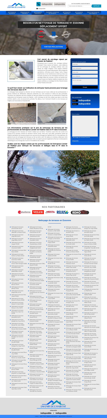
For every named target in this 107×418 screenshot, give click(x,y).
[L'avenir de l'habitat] (16, 5)
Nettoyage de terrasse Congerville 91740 (35, 268)
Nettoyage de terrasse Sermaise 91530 (90, 231)
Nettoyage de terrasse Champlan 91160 (35, 239)
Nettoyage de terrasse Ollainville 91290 (72, 239)
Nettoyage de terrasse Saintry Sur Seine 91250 (72, 374)
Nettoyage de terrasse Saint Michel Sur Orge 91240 (73, 367)
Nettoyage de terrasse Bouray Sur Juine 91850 (18, 324)
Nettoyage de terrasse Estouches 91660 (35, 335)
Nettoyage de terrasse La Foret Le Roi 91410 (36, 374)
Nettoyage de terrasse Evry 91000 (37, 351)
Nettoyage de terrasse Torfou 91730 (90, 255)
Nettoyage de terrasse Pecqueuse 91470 (72, 270)
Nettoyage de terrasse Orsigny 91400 (90, 361)
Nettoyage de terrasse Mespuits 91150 (54, 344)
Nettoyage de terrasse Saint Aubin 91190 (73, 321)
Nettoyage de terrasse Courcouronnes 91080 (36, 287)
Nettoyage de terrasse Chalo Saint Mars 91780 (19, 388)
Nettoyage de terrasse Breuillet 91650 (17, 349)
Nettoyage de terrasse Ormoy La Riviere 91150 (72, 251)
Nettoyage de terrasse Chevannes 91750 (35, 260)
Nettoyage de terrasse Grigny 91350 (54, 241)
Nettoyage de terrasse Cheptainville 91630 (35, 256)
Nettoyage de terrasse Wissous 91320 (90, 342)
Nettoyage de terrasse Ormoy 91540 (72, 247)
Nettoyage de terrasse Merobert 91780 (54, 340)
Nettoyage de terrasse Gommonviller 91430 (90, 377)
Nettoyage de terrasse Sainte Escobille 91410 (72, 336)
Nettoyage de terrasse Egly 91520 (37, 324)
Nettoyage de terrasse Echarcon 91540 (35, 320)
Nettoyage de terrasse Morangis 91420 (54, 375)
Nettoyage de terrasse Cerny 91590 (19, 384)
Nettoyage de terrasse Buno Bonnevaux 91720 (19, 376)
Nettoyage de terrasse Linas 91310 (55, 293)
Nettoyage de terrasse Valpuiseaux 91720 (90, 258)
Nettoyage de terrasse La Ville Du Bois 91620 (91, 313)
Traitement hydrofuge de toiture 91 (52, 13)
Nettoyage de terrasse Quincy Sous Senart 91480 (73, 293)
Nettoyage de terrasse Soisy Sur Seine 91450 (91, 239)
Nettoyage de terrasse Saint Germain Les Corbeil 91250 (73, 350)
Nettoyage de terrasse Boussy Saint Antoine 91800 (19, 328)
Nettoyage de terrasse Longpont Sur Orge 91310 (55, 305)
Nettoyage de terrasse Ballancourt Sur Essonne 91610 (18, 275)
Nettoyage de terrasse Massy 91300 (54, 325)
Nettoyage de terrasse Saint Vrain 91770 (73, 382)
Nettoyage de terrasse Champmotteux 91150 (35, 243)
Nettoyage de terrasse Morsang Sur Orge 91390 (54, 383)
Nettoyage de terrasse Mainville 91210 (90, 389)
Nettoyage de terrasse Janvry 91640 (54, 270)
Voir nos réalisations (53, 47)
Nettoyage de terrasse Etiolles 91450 (35, 343)
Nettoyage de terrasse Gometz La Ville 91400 (54, 230)
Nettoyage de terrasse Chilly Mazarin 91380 (37, 264)
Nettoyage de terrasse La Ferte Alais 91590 (36, 355)
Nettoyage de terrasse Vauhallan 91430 (90, 274)
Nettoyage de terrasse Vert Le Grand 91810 (91, 286)
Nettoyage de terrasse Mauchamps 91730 (54, 328)
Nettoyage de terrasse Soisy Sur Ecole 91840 (91, 235)
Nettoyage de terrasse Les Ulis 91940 (91, 350)
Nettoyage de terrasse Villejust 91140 (90, 317)
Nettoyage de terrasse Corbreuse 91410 (35, 276)
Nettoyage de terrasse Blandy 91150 (17, 287)
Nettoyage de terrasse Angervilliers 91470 (17, 239)
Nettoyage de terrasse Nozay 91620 (72, 235)
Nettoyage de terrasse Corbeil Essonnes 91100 (36, 272)
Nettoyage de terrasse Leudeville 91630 (54, 282)
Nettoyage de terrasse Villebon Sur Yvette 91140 (91, 305)
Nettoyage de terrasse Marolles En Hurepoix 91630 (55, 321)
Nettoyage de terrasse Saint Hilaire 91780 (73, 353)
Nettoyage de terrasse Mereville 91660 (54, 336)
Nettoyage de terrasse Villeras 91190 (90, 357)
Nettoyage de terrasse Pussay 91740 (72, 290)
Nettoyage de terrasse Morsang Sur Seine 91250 (55, 387)
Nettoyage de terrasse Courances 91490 (35, 283)
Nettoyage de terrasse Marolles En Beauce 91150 (55, 317)
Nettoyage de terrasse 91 (38, 13)
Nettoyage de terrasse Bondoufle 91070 (17, 316)
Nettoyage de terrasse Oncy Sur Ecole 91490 (73, 243)
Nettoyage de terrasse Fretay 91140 (90, 381)
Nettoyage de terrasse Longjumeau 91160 (54, 301)
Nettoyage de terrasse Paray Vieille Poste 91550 (73, 266)
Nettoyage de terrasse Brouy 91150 (19, 364)
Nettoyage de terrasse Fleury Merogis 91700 (35, 359)
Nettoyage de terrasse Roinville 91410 (72, 305)
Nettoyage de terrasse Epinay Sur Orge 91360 (36, 332)
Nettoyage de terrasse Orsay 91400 (73, 255)
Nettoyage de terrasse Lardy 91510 (55, 278)
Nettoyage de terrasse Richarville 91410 (72, 297)
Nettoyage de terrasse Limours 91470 (54, 290)
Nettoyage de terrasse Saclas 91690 (72, 313)
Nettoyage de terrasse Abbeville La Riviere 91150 (19, 231)
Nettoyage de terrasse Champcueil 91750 (35, 235)
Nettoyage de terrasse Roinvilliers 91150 (72, 309)
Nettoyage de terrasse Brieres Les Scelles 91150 (18, 356)
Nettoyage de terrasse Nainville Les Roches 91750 (73, 227)
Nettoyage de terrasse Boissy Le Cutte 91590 (17, 303)
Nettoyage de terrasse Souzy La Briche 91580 (90, 243)
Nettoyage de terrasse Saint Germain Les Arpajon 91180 (73, 346)
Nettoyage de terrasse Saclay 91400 (72, 317)
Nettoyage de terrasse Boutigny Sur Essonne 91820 (17, 336)
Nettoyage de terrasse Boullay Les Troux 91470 (18, 320)
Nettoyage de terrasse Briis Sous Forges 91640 (19, 360)
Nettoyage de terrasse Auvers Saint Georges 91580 (19, 262)
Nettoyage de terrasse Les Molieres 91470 (55, 356)
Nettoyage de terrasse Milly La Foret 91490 (55, 348)
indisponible (47, 4)
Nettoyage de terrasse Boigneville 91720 (17, 291)
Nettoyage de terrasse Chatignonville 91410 (35, 247)
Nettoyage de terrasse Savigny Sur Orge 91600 (90, 227)
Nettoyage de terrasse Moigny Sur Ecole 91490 (54, 352)
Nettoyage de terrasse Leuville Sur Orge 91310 (54, 286)
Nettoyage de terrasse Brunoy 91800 (17, 368)
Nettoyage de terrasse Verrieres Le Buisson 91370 (91, 282)
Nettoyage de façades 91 (12, 13)
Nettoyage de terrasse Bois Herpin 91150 (19, 295)
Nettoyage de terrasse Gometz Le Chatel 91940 (54, 233)
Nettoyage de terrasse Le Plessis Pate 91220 (72, 274)
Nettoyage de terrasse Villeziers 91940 (90, 365)
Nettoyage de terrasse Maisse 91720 (54, 309)
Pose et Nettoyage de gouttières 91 (93, 13)
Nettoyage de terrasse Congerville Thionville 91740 (91, 247)
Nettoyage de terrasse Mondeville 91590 (54, 360)
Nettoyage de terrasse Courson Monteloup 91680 (37, 297)
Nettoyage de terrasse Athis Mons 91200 (19, 251)
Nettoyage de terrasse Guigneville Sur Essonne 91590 (54, 250)
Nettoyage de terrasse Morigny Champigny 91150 (55, 379)
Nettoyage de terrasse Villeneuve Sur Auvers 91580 (91, 326)
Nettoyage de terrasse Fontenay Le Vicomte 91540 (37, 371)
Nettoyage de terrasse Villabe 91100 (90, 301)
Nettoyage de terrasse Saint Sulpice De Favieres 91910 (73, 378)
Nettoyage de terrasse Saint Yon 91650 (73, 386)
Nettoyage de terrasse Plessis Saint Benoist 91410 (73, 278)
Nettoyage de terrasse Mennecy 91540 (54, 332)
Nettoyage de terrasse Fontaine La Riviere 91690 (37, 363)
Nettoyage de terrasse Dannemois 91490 (35, 304)
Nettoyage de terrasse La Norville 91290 (72, 231)
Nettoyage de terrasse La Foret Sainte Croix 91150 (36, 378)
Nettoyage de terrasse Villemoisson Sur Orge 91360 (90, 322)
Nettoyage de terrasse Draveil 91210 (35, 316)
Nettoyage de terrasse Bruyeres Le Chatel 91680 (18, 372)
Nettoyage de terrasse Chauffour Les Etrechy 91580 (36, 252)
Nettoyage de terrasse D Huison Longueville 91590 (36, 308)
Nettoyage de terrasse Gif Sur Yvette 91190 (36, 386)
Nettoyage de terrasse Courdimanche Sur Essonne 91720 (37, 292)
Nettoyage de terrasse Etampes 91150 (35, 339)
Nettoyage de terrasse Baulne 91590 (17, 279)
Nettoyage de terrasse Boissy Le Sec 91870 (17, 307)
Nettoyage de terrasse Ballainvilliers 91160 (17, 270)
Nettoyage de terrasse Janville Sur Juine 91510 (54, 266)
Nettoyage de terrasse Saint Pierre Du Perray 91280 (73, 371)
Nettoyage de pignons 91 (79, 13)
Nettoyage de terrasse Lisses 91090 (54, 297)
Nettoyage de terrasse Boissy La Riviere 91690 (18, 299)
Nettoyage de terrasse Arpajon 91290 (17, 243)
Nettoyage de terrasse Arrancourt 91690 (17, 247)
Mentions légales (65, 416)
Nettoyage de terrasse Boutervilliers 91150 (17, 332)
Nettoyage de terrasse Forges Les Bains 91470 (36, 382)
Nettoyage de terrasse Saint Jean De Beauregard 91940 (73, 357)
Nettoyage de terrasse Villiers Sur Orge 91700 (90, 334)
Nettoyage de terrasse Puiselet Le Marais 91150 (72, 286)
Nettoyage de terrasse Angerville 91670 (17, 235)
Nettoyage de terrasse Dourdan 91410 (35, 312)
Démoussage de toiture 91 (24, 13)
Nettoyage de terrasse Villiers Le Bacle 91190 (90, 330)
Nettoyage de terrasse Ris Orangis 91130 (73, 301)
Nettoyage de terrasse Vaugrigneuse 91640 (90, 270)
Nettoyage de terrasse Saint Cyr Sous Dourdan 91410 (73, 332)
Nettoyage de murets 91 (67, 13)
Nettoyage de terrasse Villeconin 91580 (90, 309)
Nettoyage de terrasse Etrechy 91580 (35, 347)
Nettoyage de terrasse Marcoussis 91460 (54, 313)
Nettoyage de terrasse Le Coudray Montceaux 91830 (37, 279)
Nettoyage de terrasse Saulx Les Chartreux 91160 (73, 390)
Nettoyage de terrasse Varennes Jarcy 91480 (90, 266)
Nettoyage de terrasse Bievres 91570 (17, 283)
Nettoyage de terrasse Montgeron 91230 (54, 367)
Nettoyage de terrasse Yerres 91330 (90, 346)
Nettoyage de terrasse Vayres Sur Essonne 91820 (91, 278)
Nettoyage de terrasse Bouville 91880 (17, 341)
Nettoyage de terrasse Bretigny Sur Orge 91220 (18, 345)
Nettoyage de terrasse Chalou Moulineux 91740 (36, 227)
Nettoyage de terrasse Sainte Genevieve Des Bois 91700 (73, 341)
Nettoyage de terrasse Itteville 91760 (54, 262)
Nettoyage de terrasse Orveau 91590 (72, 258)
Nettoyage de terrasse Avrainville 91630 (17, 266)
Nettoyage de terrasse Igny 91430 (55, 258)
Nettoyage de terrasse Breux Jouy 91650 (19, 353)
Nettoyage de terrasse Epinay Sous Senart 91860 (37, 328)
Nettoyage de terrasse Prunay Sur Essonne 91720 (73, 282)
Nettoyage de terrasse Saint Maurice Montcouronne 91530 (73, 362)
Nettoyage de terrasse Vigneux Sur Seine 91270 (91, 297)
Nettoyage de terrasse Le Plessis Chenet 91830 (91, 353)
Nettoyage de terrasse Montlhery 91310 (54, 371)
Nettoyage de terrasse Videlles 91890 (90, 293)
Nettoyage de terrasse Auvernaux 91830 (17, 258)
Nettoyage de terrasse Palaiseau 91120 (72, 262)
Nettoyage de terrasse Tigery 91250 (90, 251)
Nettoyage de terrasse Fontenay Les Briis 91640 (36, 367)
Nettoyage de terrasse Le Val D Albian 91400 (91, 369)
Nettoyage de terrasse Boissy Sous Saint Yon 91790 (17, 312)
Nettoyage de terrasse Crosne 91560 (35, 300)
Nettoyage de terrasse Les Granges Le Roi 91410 (55, 237)
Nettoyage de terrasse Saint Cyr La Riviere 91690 (73, 328)
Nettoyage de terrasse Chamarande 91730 (35, 231)
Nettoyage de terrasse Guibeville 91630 (54, 245)
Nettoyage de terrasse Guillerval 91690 (54, 255)
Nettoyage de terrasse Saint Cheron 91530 (73, 325)
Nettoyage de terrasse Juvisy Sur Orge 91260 (54, 274)
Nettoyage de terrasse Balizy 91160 (91, 385)
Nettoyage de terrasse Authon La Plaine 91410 (18, 255)
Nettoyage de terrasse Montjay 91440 (90, 373)
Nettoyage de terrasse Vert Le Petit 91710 (91, 290)
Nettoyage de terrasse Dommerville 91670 (17, 227)
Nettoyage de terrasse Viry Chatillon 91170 (91, 338)
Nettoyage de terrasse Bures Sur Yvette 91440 (19, 380)
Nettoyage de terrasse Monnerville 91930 (54, 364)
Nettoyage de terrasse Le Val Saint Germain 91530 (91, 262)
